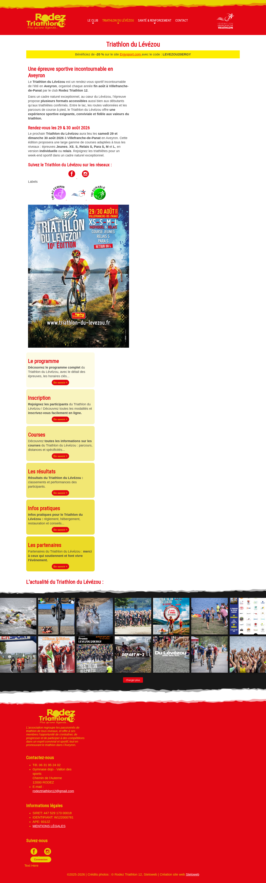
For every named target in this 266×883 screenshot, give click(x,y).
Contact (181, 20)
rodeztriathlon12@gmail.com (53, 791)
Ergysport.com (131, 54)
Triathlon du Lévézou (118, 20)
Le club (93, 20)
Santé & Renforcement (154, 20)
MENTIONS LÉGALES (49, 826)
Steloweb (192, 874)
